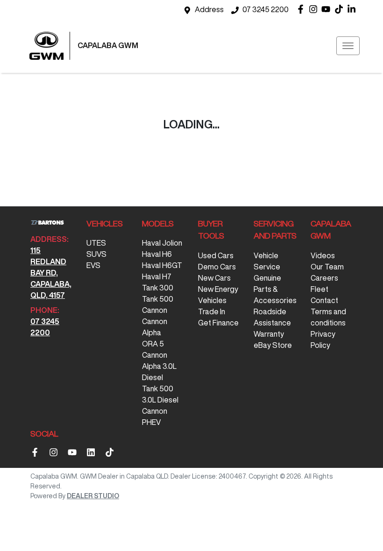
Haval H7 (156, 276)
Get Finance (218, 322)
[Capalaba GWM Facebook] (302, 9)
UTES (96, 243)
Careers (324, 278)
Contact (324, 300)
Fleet (319, 289)
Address (209, 9)
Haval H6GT (162, 265)
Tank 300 (157, 287)
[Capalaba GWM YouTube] (327, 9)
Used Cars (216, 255)
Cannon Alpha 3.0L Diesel (159, 366)
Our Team (327, 266)
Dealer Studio (93, 496)
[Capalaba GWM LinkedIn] (353, 9)
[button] (348, 45)
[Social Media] (340, 9)
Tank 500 (157, 299)
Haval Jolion (162, 243)
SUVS (96, 254)
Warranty (269, 334)
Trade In (211, 311)
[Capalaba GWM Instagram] (315, 9)
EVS (93, 265)
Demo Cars (217, 266)
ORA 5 (153, 343)
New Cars (214, 278)
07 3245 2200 (265, 9)
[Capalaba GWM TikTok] (111, 452)
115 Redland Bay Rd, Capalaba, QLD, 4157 (50, 273)
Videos (323, 255)
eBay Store (273, 345)
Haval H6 (157, 254)
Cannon (154, 310)
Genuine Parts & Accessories (275, 289)
